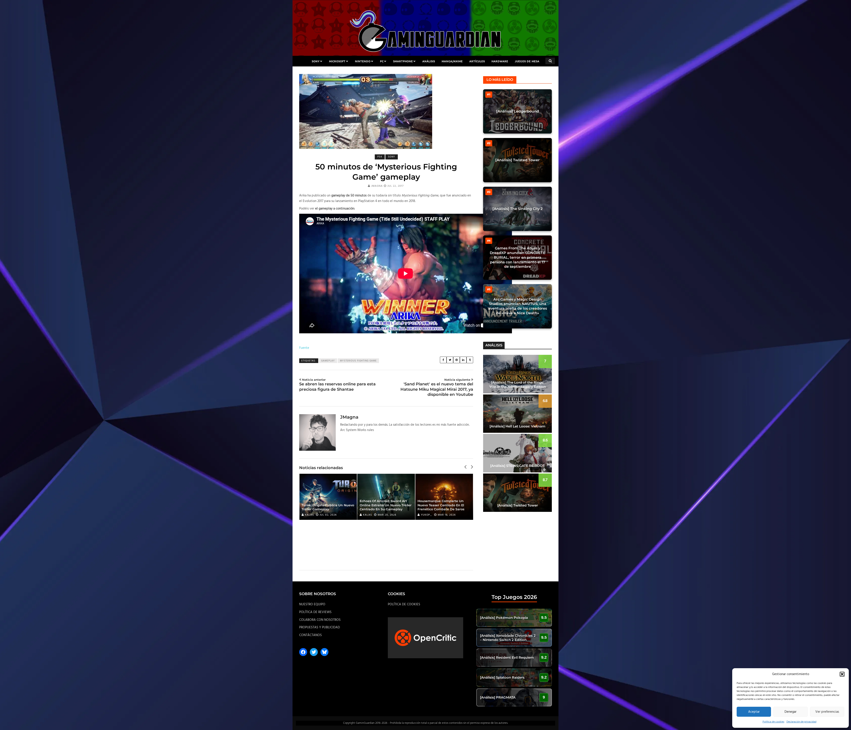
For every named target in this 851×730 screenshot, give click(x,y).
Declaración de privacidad (801, 722)
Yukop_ (426, 515)
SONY (316, 61)
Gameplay (328, 361)
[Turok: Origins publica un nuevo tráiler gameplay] (328, 497)
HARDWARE (500, 61)
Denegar (790, 711)
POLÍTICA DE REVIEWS (315, 612)
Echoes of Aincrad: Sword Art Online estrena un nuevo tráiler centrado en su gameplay (386, 505)
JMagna (377, 186)
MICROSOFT (337, 61)
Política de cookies (773, 722)
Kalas (309, 515)
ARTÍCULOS (477, 61)
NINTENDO (363, 61)
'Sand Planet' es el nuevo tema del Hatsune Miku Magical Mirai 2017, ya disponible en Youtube (436, 387)
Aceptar (754, 711)
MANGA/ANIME (452, 61)
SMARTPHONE (403, 61)
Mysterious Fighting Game (358, 361)
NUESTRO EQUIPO (312, 604)
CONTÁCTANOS (310, 635)
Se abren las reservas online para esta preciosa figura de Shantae (337, 385)
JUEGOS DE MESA (527, 61)
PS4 (379, 157)
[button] (842, 674)
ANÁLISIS (428, 61)
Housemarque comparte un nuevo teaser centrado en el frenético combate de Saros (441, 505)
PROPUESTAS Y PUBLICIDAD (319, 627)
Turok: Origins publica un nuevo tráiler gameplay (328, 507)
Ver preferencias (827, 711)
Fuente (304, 348)
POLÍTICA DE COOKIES (404, 604)
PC (382, 61)
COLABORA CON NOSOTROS (320, 620)
